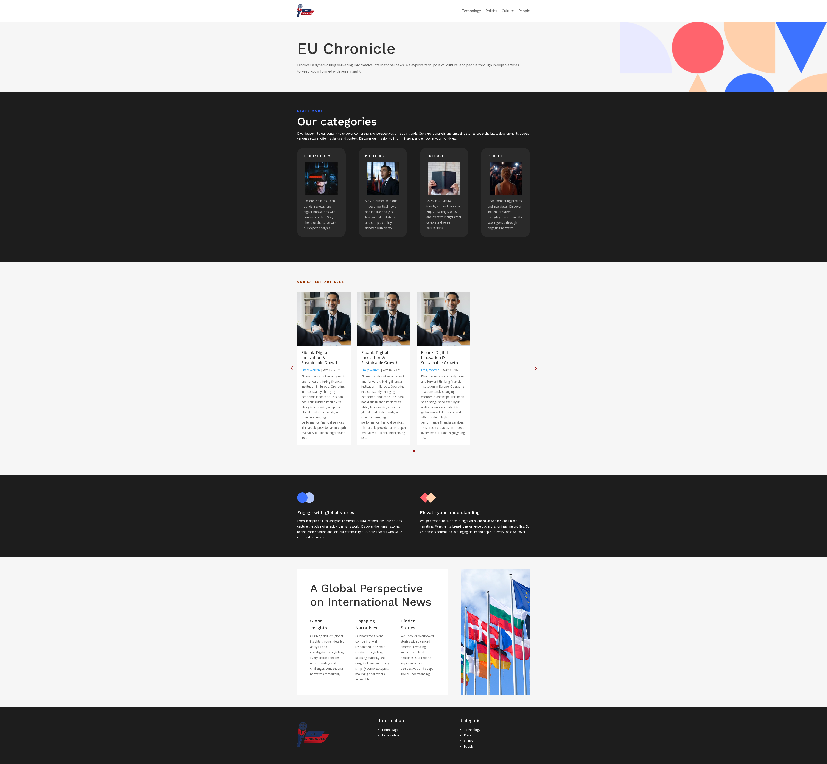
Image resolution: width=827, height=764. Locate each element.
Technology (471, 10)
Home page (390, 730)
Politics (491, 10)
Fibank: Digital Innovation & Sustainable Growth (320, 357)
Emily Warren (311, 370)
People (524, 10)
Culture (508, 10)
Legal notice (390, 735)
